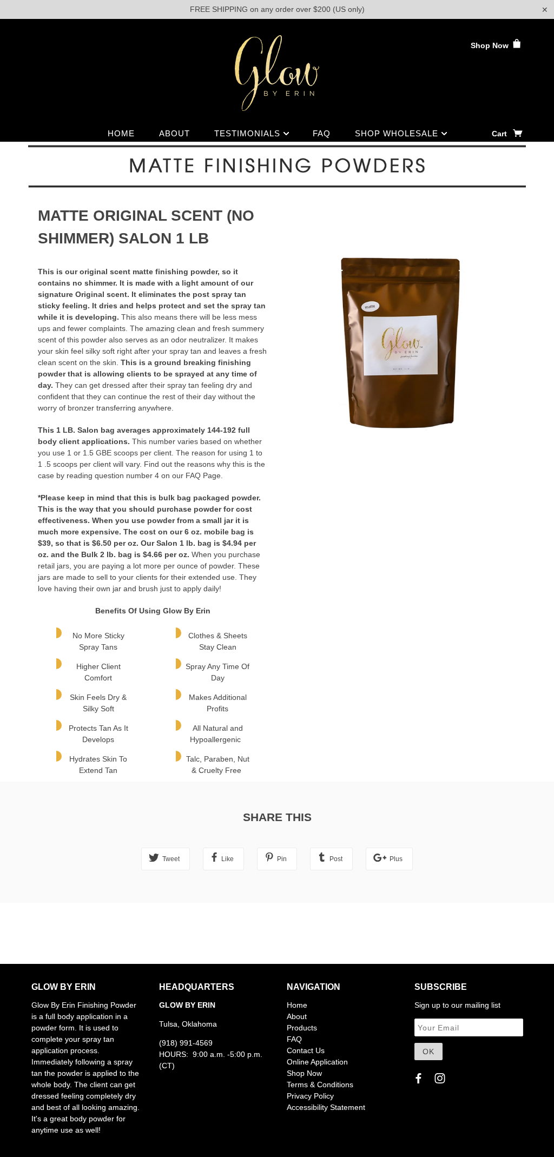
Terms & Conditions (320, 1084)
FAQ (322, 133)
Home (121, 133)
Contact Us (306, 1050)
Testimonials (248, 133)
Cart (500, 133)
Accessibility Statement (326, 1107)
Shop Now (491, 45)
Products (302, 1027)
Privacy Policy (310, 1096)
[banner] (277, 73)
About (174, 133)
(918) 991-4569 (186, 1043)
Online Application (317, 1061)
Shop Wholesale (398, 133)
